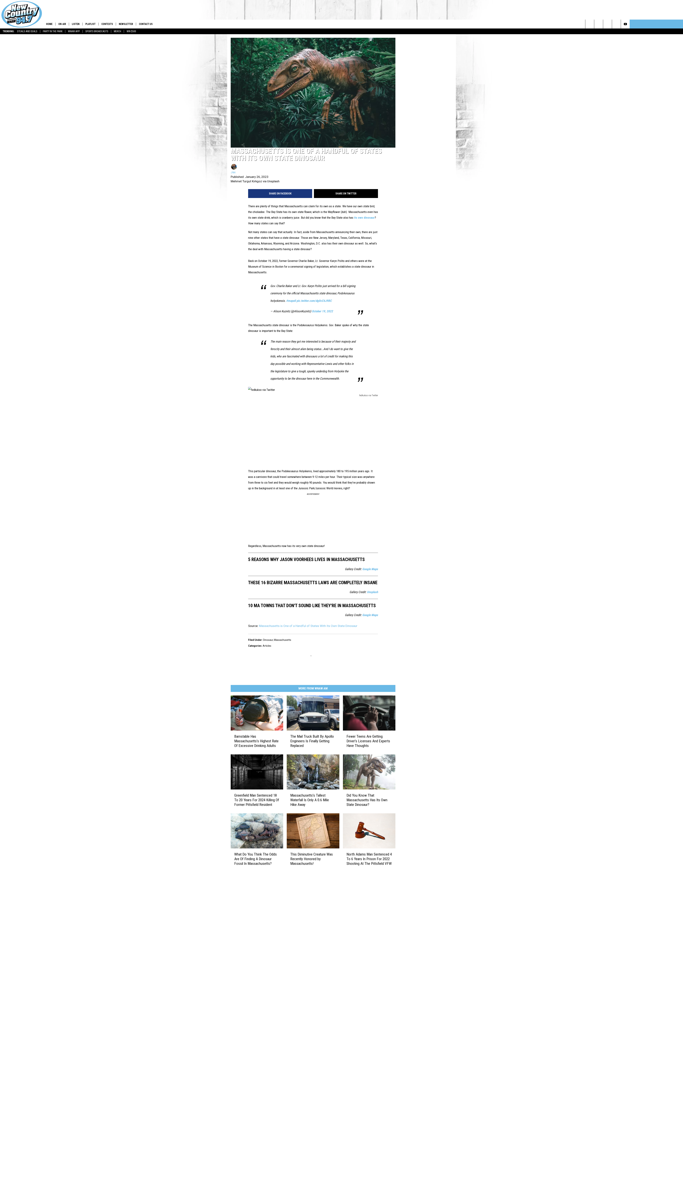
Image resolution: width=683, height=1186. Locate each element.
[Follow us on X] (669, 24)
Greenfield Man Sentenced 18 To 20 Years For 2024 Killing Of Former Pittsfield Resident (264, 751)
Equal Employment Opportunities (303, 852)
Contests (107, 24)
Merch (117, 31)
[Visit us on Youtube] (356, 852)
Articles (267, 583)
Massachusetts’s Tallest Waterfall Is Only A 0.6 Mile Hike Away (339, 748)
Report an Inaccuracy (297, 871)
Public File (290, 860)
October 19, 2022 (349, 330)
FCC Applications (294, 868)
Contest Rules (293, 879)
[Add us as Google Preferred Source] (652, 24)
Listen (76, 24)
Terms (288, 875)
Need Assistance (307, 860)
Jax (233, 208)
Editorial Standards (295, 864)
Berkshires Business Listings (301, 903)
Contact (289, 899)
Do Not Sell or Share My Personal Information (310, 895)
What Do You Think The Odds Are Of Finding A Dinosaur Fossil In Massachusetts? (260, 822)
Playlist (90, 24)
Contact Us (146, 24)
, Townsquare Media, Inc (269, 912)
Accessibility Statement (298, 887)
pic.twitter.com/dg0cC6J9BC (340, 319)
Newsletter (126, 24)
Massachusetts (282, 578)
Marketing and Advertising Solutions (305, 856)
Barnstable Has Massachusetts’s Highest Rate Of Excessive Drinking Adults (264, 682)
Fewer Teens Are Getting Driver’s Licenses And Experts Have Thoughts (413, 682)
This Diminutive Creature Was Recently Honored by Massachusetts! (336, 819)
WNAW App (74, 31)
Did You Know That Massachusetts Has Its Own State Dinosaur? (413, 748)
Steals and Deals (27, 31)
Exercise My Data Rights (298, 891)
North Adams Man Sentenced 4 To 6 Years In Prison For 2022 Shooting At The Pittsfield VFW (413, 822)
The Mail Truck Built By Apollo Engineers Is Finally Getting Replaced (339, 682)
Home (49, 24)
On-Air (62, 24)
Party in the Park (52, 31)
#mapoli (317, 319)
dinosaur (268, 578)
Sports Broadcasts (96, 31)
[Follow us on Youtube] (678, 24)
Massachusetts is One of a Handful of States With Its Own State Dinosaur (308, 564)
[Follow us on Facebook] (660, 24)
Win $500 (131, 31)
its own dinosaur (263, 253)
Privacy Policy (292, 883)
